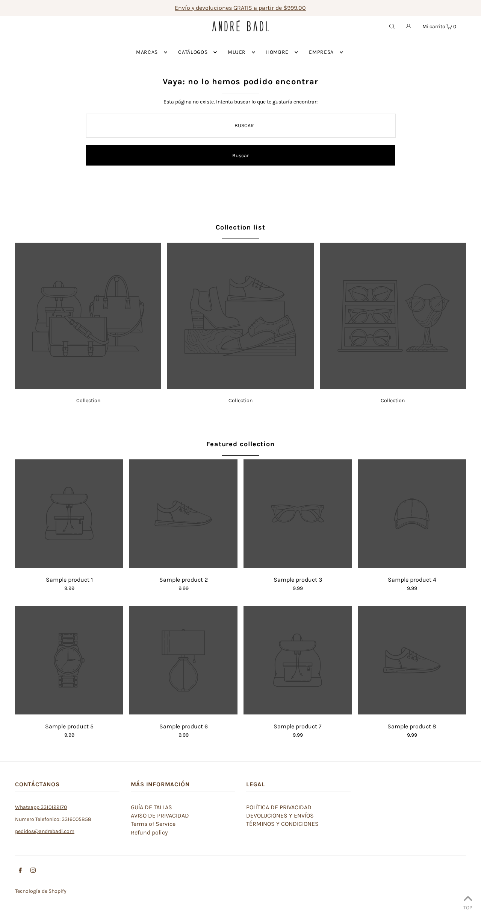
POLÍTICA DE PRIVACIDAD (279, 807)
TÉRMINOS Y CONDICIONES (282, 823)
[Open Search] (392, 26)
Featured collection (240, 444)
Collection (88, 400)
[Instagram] (33, 871)
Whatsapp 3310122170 (41, 807)
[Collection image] (88, 387)
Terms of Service (153, 823)
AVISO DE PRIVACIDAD (160, 815)
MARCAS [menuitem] (147, 52)
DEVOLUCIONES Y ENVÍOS (280, 815)
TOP (467, 907)
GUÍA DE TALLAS (151, 807)
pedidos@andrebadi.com (44, 831)
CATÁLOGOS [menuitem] (192, 52)
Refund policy (149, 832)
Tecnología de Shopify (41, 891)
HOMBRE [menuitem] (277, 52)
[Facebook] (20, 871)
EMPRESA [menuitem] (321, 52)
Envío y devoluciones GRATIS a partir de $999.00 (240, 7)
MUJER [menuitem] (237, 52)
